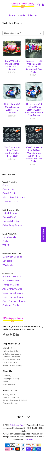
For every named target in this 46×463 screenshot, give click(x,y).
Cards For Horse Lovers (14, 301)
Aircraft (6, 185)
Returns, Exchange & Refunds (15, 400)
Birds (5, 241)
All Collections (9, 348)
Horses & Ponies (10, 221)
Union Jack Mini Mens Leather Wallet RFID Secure (12, 108)
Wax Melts (7, 264)
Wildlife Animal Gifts (11, 359)
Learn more (28, 439)
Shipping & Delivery (11, 378)
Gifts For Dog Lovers (12, 354)
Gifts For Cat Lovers (11, 357)
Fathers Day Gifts (10, 351)
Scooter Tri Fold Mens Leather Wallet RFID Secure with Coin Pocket (34, 66)
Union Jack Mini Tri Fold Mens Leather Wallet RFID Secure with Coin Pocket (34, 110)
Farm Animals (9, 236)
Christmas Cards (10, 305)
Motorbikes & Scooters (13, 197)
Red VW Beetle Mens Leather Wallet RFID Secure (12, 65)
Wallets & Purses (28, 15)
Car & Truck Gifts (10, 362)
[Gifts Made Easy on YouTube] (7, 335)
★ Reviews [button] (43, 234)
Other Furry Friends (12, 225)
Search (5, 381)
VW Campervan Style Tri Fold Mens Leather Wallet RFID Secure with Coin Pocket (34, 154)
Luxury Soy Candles (12, 256)
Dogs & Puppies (10, 217)
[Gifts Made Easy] (23, 4)
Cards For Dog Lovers (13, 297)
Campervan (8, 189)
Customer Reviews (10, 403)
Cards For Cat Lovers (12, 292)
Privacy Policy (9, 394)
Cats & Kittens (9, 213)
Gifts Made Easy (17, 425)
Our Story (7, 375)
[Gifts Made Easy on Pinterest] (10, 335)
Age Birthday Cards (12, 288)
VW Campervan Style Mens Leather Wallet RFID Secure (12, 151)
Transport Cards (10, 284)
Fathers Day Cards (11, 276)
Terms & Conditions (11, 397)
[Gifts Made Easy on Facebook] (4, 335)
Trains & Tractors (11, 201)
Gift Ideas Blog (9, 384)
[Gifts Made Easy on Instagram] (14, 335)
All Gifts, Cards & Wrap (12, 365)
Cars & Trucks (9, 193)
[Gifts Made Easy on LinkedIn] (17, 335)
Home (12, 15)
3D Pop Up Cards (10, 280)
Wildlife (6, 245)
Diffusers (7, 260)
